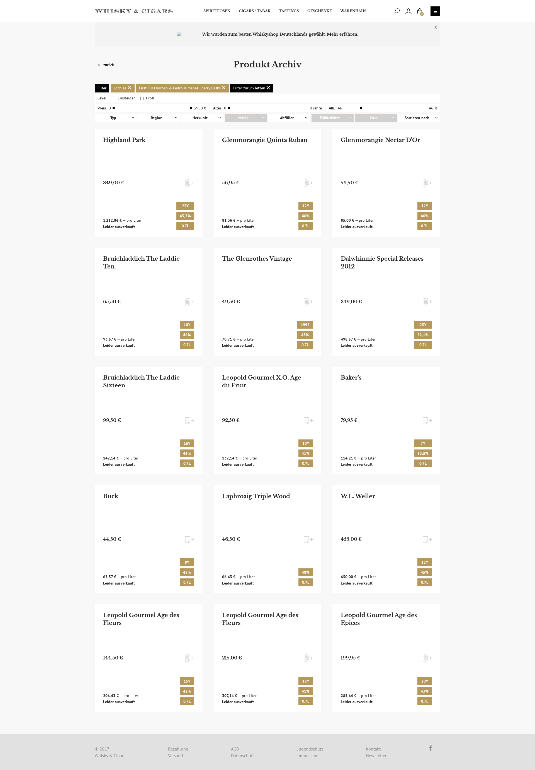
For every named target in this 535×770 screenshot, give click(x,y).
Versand (175, 755)
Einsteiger (126, 98)
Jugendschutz (310, 749)
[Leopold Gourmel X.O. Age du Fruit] (267, 421)
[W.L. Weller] (386, 539)
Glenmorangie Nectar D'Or (380, 140)
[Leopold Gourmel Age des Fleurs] (148, 658)
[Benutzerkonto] (408, 11)
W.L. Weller (358, 496)
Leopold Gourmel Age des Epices (379, 619)
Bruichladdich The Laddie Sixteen (141, 381)
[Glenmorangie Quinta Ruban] (267, 183)
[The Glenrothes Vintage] (267, 302)
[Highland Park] (148, 183)
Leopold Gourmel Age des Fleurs (141, 619)
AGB (235, 749)
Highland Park (124, 140)
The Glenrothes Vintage (257, 258)
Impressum (307, 755)
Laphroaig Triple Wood (256, 496)
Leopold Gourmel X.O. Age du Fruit (261, 381)
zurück (108, 65)
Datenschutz (242, 755)
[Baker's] (386, 421)
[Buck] (148, 539)
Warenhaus (353, 11)
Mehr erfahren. (342, 34)
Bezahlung (178, 749)
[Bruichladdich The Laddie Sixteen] (148, 421)
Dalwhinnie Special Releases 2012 (382, 262)
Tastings (289, 11)
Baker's (351, 377)
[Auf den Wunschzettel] (189, 183)
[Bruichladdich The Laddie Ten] (148, 302)
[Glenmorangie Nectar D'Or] (386, 183)
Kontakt (373, 749)
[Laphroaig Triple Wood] (267, 539)
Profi (150, 98)
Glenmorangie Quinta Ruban (265, 140)
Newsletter (376, 755)
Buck (110, 496)
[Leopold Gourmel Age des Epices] (386, 658)
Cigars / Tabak (255, 11)
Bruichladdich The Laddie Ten (141, 262)
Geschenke (319, 11)
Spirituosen (216, 11)
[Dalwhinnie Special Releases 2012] (386, 302)
